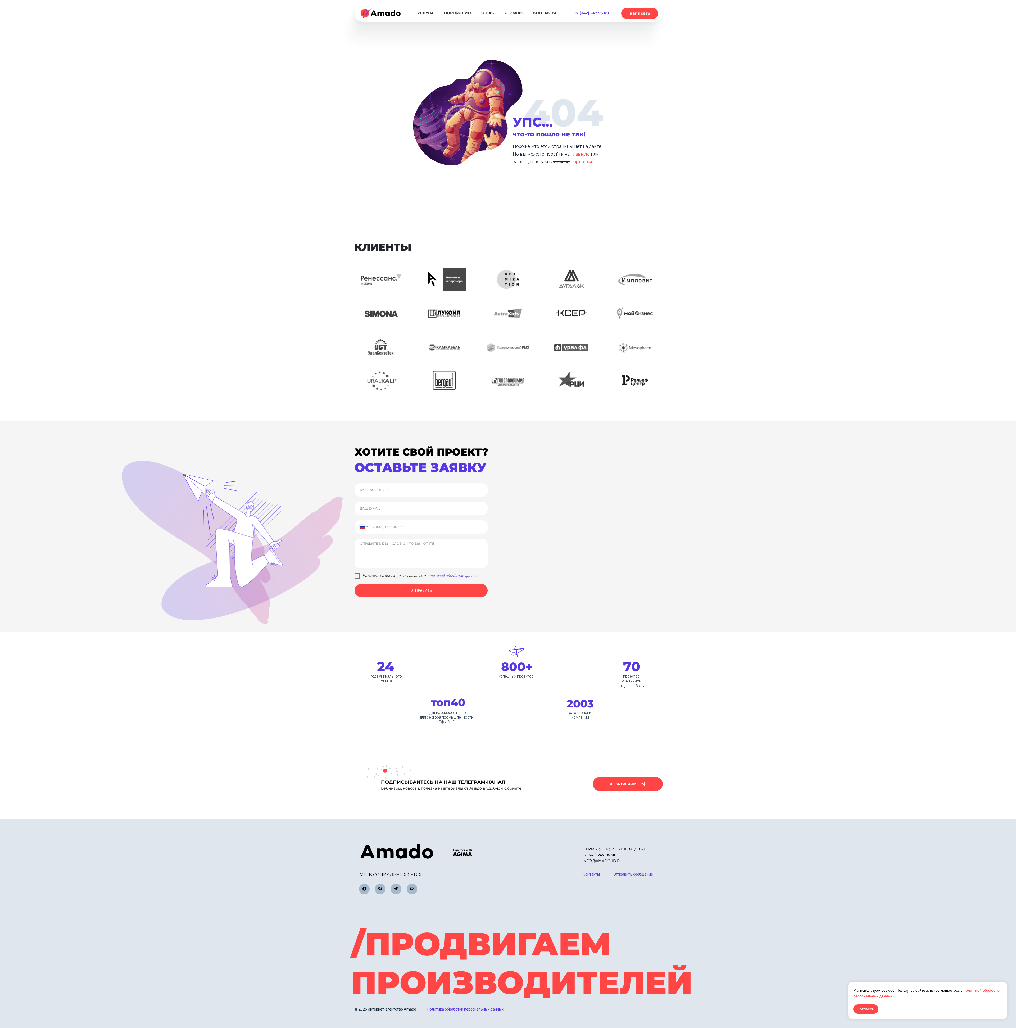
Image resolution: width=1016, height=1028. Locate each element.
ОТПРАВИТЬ (421, 590)
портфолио (583, 161)
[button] (639, 13)
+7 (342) (599, 855)
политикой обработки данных (452, 576)
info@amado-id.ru (602, 860)
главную (581, 154)
